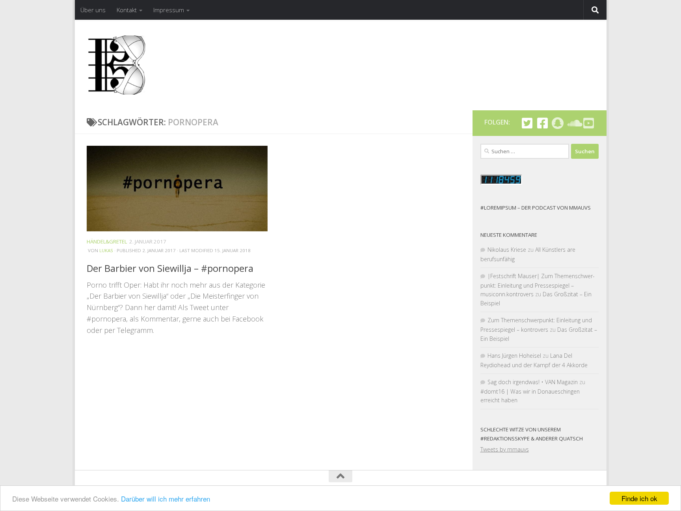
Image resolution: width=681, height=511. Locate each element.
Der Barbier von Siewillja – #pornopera (170, 268)
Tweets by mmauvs (504, 449)
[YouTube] (588, 123)
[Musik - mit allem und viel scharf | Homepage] (116, 65)
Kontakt (127, 10)
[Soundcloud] (573, 123)
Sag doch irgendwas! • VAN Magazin (532, 382)
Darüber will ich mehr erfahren (165, 499)
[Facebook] (542, 123)
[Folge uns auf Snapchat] (558, 123)
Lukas (106, 251)
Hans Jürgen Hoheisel (514, 355)
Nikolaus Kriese (506, 249)
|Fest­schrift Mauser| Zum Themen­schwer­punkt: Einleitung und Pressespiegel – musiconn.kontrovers (537, 285)
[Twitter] (527, 123)
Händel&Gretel (107, 241)
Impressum (168, 10)
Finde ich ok (639, 498)
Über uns (93, 10)
